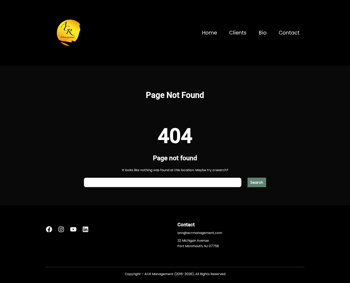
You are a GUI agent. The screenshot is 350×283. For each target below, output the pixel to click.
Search (256, 182)
